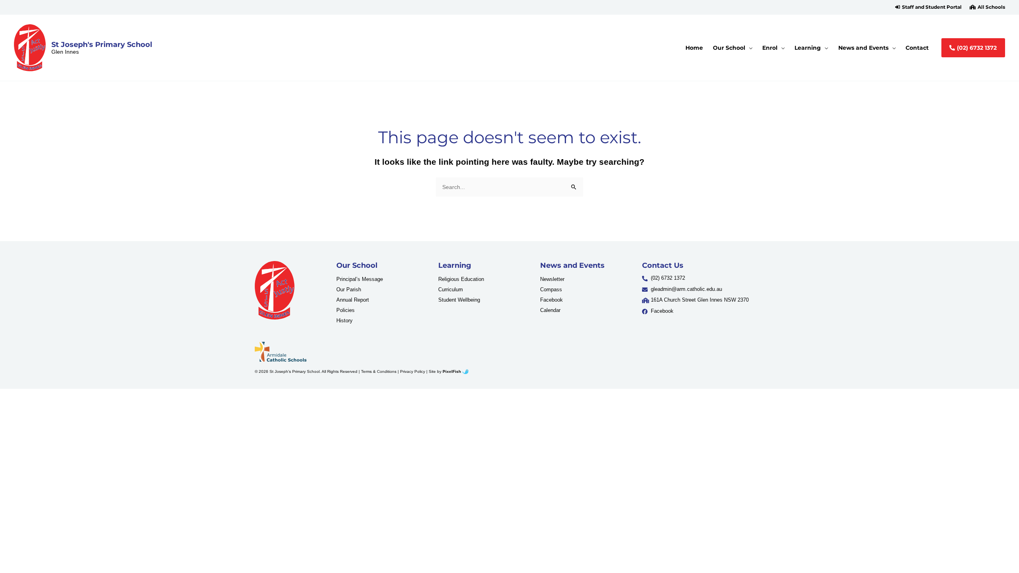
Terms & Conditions (378, 371)
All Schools (991, 7)
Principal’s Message (359, 279)
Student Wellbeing (459, 300)
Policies (345, 310)
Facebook (551, 300)
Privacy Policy (412, 371)
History (344, 321)
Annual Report (352, 300)
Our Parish (348, 289)
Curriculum (450, 289)
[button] (928, 7)
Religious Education (461, 279)
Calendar (550, 310)
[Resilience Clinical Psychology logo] (275, 290)
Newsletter (552, 279)
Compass (551, 289)
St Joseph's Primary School (101, 44)
